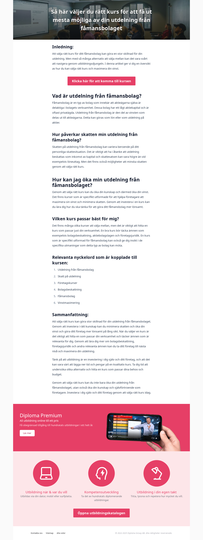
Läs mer (27, 433)
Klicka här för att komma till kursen (101, 81)
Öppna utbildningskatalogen (101, 513)
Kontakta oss (37, 533)
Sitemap (49, 533)
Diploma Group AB (136, 533)
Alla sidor (61, 533)
